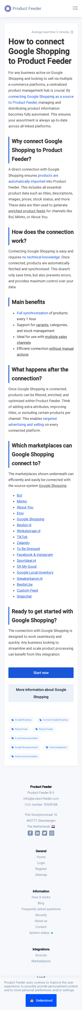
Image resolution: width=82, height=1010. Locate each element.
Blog (41, 903)
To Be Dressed (28, 549)
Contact (41, 927)
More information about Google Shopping (41, 693)
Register (41, 869)
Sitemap (41, 875)
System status (39, 933)
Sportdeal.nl (26, 560)
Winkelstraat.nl (28, 531)
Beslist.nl (24, 525)
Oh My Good (27, 566)
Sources (41, 955)
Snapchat (24, 596)
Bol (19, 495)
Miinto (22, 501)
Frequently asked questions (41, 909)
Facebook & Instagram (35, 555)
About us (41, 921)
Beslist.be (25, 584)
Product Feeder (41, 787)
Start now (41, 673)
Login (41, 863)
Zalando (23, 543)
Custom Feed (27, 590)
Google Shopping (30, 519)
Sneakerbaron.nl (29, 578)
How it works (41, 897)
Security (41, 915)
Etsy (20, 513)
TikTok (22, 537)
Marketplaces (41, 961)
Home (41, 857)
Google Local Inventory (35, 572)
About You (25, 507)
